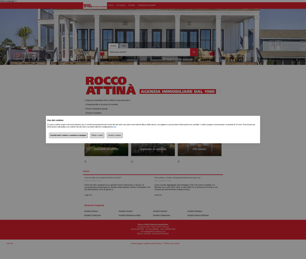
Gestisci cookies (114, 135)
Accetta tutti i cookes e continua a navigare (68, 135)
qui (114, 127)
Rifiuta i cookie (97, 135)
